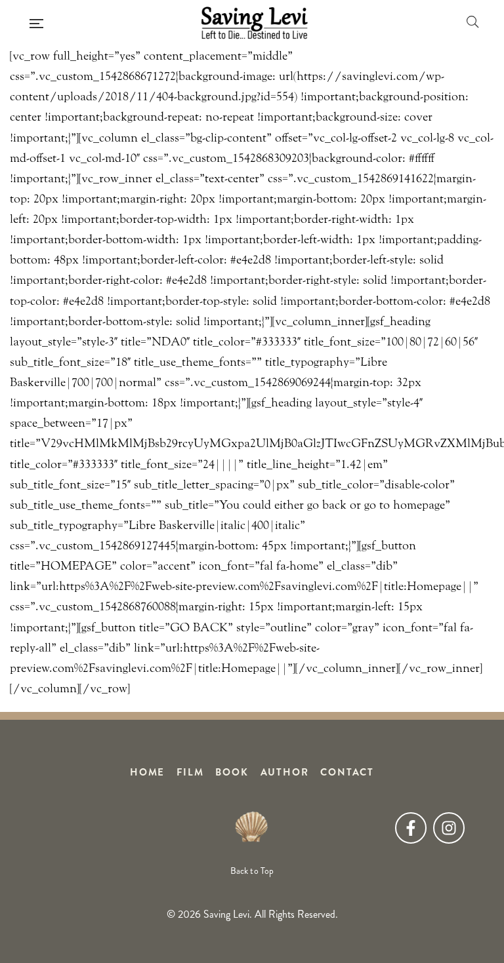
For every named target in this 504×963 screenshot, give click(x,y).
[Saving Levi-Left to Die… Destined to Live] (254, 23)
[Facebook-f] (411, 828)
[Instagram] (449, 828)
